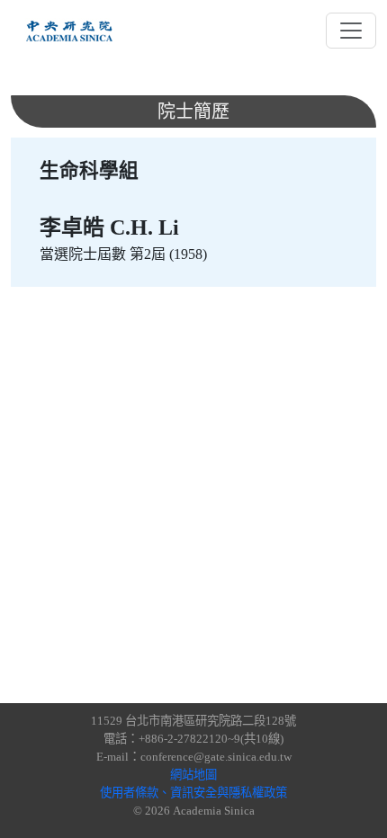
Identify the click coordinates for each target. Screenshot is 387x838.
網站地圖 (193, 774)
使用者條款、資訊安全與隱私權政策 (193, 792)
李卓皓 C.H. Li (109, 227)
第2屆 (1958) (168, 254)
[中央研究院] (69, 30)
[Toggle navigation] (351, 31)
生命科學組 (89, 171)
